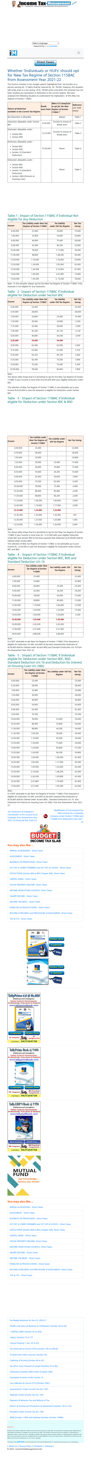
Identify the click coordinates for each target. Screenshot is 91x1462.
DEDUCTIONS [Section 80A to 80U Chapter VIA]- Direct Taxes (37, 873)
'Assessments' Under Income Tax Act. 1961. (29, 1389)
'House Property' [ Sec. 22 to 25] (24, 1343)
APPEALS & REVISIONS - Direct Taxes (26, 850)
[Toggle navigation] (79, 53)
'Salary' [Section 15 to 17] (21, 1337)
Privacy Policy (25, 1446)
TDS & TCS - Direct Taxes (21, 918)
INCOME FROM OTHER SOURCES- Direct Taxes (31, 890)
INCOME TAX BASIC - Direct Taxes (25, 901)
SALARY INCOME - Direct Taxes (24, 896)
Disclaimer (38, 1446)
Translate (53, 46)
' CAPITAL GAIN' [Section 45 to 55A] (26, 1331)
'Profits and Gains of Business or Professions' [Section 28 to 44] (38, 1326)
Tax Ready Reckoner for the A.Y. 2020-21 (28, 1320)
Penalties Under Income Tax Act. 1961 (27, 1411)
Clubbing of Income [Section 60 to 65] (27, 1360)
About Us (13, 1446)
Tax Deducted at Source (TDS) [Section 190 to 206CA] (34, 1348)
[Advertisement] (45, 25)
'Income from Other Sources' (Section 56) (28, 1354)
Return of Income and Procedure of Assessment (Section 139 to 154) (40, 1406)
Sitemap (48, 1446)
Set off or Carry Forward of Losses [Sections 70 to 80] (34, 1366)
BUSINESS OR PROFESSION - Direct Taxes (28, 862)
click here (20, 1442)
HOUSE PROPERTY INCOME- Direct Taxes (28, 884)
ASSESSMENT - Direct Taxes (22, 856)
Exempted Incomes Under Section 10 (26, 1377)
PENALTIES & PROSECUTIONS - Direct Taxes (30, 907)
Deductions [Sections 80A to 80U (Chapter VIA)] (31, 1371)
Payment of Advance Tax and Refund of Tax (29, 1400)
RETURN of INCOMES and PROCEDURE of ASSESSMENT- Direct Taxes (41, 913)
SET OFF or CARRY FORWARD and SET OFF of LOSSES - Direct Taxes (40, 867)
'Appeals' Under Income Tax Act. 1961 (27, 1394)
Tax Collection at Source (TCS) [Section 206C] (30, 1383)
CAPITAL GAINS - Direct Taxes (23, 879)
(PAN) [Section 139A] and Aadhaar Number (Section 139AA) (36, 1417)
